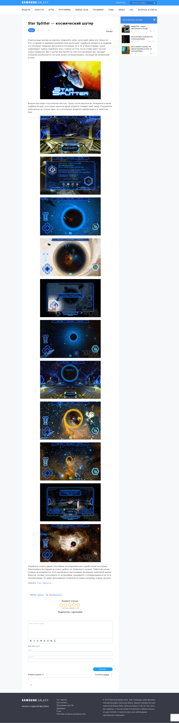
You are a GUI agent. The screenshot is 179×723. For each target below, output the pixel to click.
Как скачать (62, 702)
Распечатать (55, 595)
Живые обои (81, 10)
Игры (51, 10)
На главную (62, 700)
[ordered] (44, 640)
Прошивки (98, 10)
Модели (26, 10)
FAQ (131, 10)
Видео (122, 10)
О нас (59, 711)
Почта (31, 657)
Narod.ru (47, 583)
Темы (111, 10)
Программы (65, 10)
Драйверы (61, 708)
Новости (39, 10)
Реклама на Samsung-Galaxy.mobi (71, 714)
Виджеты (120, 3)
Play (39, 583)
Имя (30, 650)
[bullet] (48, 640)
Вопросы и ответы (147, 10)
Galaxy (40, 595)
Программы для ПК (65, 705)
